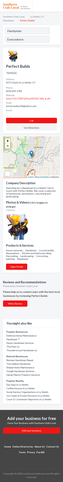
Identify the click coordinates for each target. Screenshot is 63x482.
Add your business (31, 430)
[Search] (54, 35)
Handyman (8, 20)
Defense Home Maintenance (21, 335)
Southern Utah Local (14, 16)
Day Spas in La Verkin (17, 384)
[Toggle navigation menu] (58, 6)
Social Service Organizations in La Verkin (27, 392)
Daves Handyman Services (20, 343)
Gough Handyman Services (20, 371)
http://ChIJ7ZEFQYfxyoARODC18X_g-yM (28, 98)
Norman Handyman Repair (19, 360)
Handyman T (13, 339)
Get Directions (31, 127)
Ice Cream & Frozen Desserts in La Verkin (28, 395)
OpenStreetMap (42, 177)
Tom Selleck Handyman (18, 363)
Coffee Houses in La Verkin (20, 388)
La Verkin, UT (37, 16)
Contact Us (52, 446)
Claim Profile (16, 266)
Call (31, 120)
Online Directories (22, 446)
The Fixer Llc (13, 346)
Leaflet (30, 177)
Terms (22, 452)
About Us (39, 446)
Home (7, 446)
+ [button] (8, 141)
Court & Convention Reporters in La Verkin (28, 399)
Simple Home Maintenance (20, 367)
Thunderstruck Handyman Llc (21, 350)
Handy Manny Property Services (23, 374)
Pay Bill (40, 452)
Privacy (31, 452)
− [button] (8, 146)
